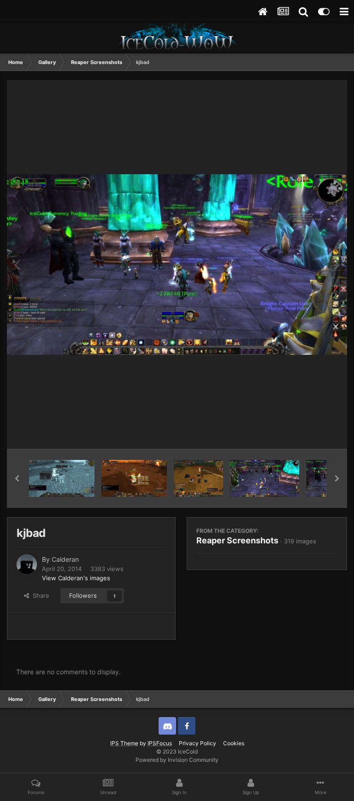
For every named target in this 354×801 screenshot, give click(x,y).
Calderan (65, 559)
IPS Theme (124, 743)
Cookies (233, 743)
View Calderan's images (76, 578)
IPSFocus (160, 743)
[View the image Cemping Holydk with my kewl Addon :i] (134, 478)
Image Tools (309, 432)
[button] (17, 478)
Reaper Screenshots (237, 540)
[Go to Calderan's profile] (27, 564)
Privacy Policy (197, 743)
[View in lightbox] (177, 264)
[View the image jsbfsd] (264, 478)
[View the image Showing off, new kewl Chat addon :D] (61, 478)
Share (39, 595)
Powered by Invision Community (177, 759)
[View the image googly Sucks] (198, 478)
